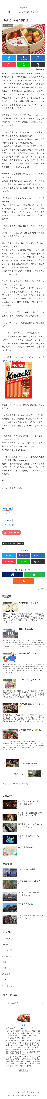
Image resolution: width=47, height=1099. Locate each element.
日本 (4, 979)
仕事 (21, 543)
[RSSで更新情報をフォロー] (23, 581)
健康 (4, 967)
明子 (23, 1025)
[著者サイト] (12, 574)
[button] (42, 1003)
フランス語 (7, 950)
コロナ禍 (6, 938)
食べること (7, 985)
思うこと (6, 973)
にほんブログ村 (8, 513)
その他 (5, 944)
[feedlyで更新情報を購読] (34, 574)
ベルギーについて (10, 543)
